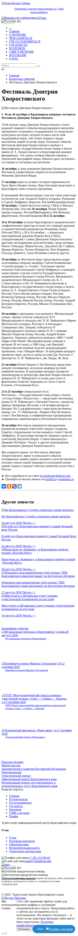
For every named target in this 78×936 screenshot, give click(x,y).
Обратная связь (19, 844)
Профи (13, 816)
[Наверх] (3, 933)
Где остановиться (20, 802)
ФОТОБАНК (17, 55)
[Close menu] (10, 28)
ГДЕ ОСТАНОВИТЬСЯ (24, 41)
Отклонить (24, 929)
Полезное (15, 809)
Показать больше (12, 762)
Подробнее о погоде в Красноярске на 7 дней (39, 9)
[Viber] (14, 486)
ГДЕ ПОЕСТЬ (18, 45)
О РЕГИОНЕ (17, 34)
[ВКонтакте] (4, 486)
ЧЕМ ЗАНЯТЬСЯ (20, 38)
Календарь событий (22, 78)
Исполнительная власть (24, 847)
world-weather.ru (39, 12)
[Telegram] (19, 486)
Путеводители (18, 799)
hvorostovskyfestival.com (55, 475)
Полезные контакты (22, 841)
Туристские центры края (25, 851)
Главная (14, 31)
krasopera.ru (66, 479)
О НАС (14, 58)
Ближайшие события (15, 628)
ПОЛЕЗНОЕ (17, 48)
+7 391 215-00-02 (39, 857)
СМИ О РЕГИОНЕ (21, 51)
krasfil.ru (50, 479)
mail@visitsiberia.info (38, 861)
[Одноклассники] (9, 486)
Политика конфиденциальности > (35, 923)
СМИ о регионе (19, 813)
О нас (12, 837)
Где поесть (16, 806)
